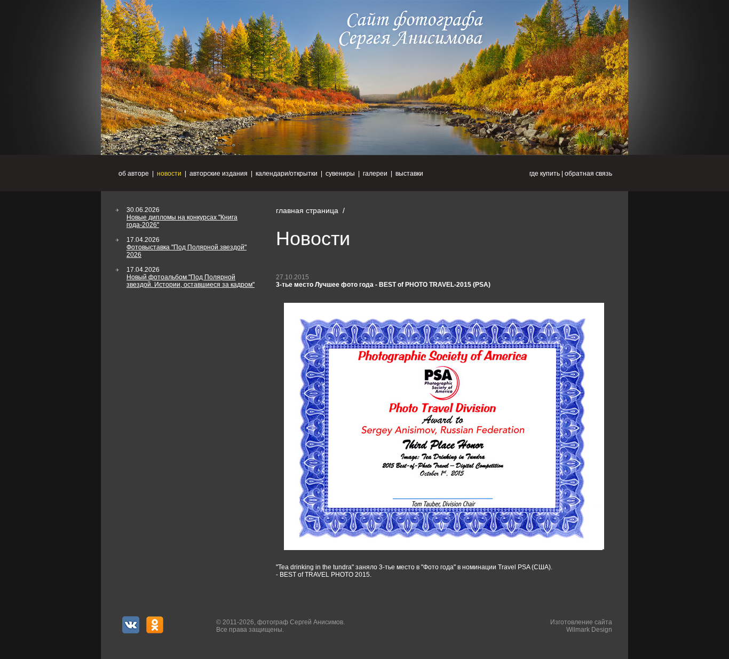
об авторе (133, 173)
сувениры (340, 173)
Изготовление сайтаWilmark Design (581, 625)
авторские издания (218, 173)
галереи (375, 173)
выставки (409, 173)
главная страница (307, 210)
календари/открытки (287, 173)
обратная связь (588, 173)
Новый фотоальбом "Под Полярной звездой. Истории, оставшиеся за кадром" (190, 280)
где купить (544, 173)
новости (169, 173)
